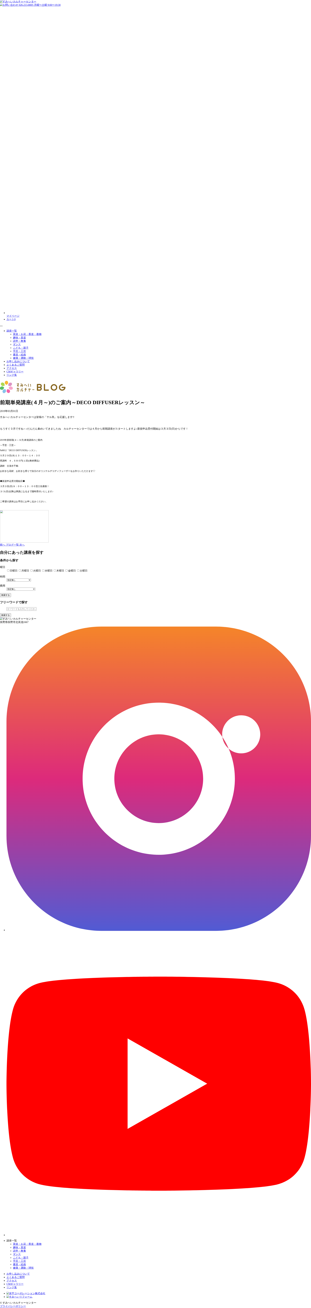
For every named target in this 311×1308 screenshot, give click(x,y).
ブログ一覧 (12, 544)
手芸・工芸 (19, 351)
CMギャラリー (14, 371)
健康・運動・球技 (23, 358)
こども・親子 (21, 347)
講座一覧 (11, 330)
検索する (5, 595)
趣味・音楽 (19, 337)
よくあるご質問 (15, 364)
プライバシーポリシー (13, 1306)
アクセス (11, 368)
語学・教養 (19, 341)
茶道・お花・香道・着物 (27, 334)
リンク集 (11, 375)
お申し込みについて (18, 361)
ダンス (17, 344)
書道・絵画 (19, 354)
